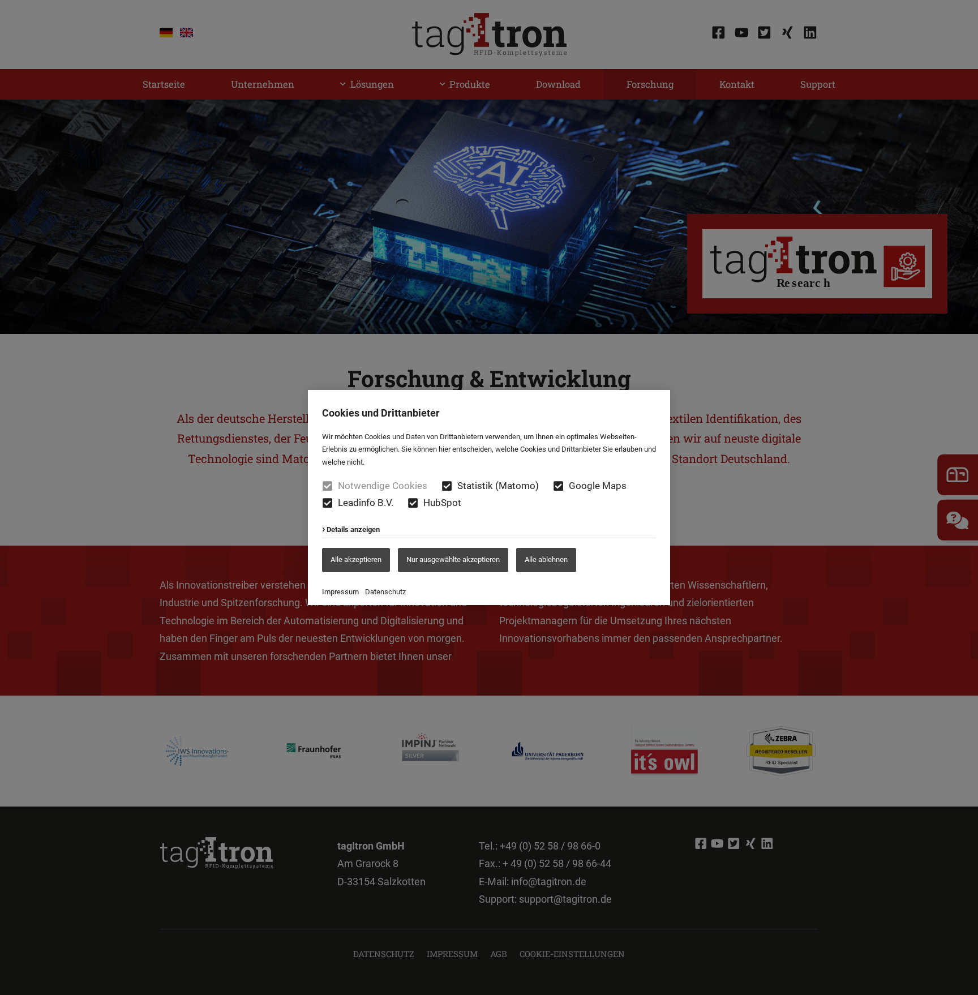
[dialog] (489, 497)
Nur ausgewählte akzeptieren (453, 559)
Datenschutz (385, 591)
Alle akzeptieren (356, 559)
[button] (446, 486)
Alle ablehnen (546, 559)
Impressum (340, 591)
